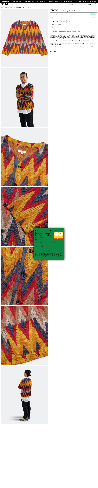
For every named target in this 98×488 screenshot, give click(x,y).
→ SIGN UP (49, 250)
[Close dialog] (63, 230)
